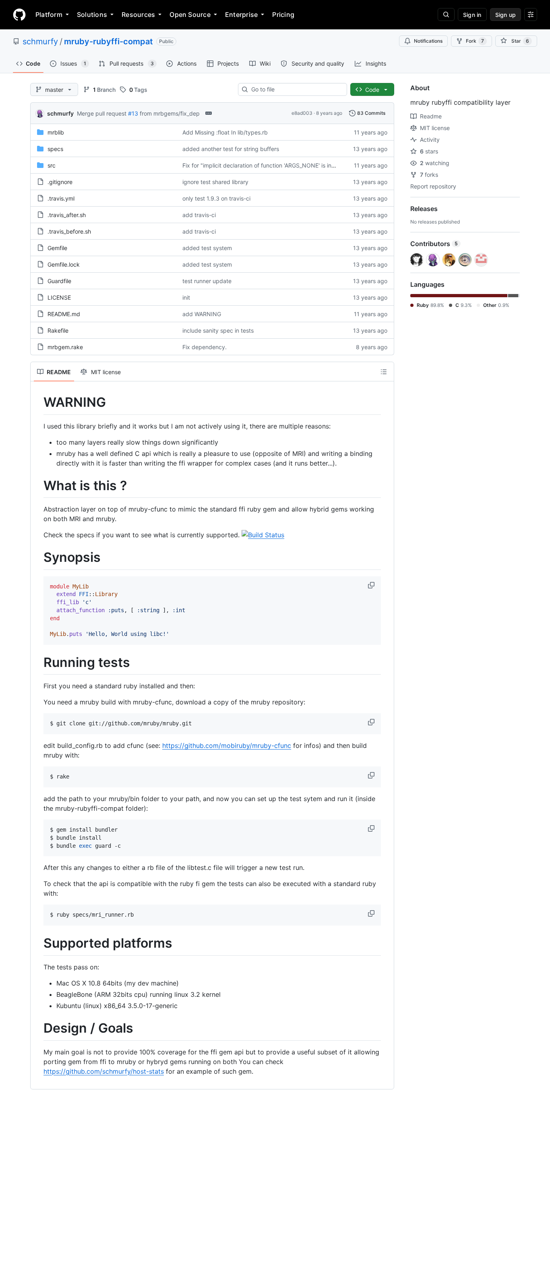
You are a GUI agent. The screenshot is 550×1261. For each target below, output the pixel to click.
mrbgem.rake (65, 347)
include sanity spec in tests (218, 330)
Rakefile (58, 330)
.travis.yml (61, 198)
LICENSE (59, 297)
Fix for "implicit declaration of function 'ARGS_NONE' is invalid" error (271, 165)
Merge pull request (101, 113)
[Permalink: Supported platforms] (37, 943)
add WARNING (201, 314)
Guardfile (59, 280)
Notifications (428, 41)
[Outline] (384, 371)
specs (55, 148)
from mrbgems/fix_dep (170, 113)
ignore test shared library (215, 181)
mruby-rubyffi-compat (108, 41)
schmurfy (40, 41)
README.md (64, 314)
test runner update (207, 280)
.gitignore (60, 181)
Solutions (92, 14)
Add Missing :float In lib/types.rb (225, 132)
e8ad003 (302, 113)
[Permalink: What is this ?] (37, 485)
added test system (207, 247)
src (52, 165)
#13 (133, 113)
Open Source (190, 14)
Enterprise (241, 14)
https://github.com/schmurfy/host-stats (103, 1071)
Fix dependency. (204, 347)
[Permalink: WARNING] (37, 402)
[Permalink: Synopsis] (37, 557)
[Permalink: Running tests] (37, 662)
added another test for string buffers (230, 148)
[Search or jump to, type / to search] (446, 14)
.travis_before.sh (69, 231)
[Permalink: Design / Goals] (37, 1028)
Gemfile (57, 247)
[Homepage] (19, 14)
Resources (138, 14)
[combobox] (295, 89)
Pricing (283, 14)
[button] (372, 585)
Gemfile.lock (64, 264)
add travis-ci (199, 214)
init (186, 297)
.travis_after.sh (67, 214)
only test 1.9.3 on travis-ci (216, 198)
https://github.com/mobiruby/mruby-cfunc (226, 745)
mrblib (56, 132)
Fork (475, 41)
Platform (48, 14)
